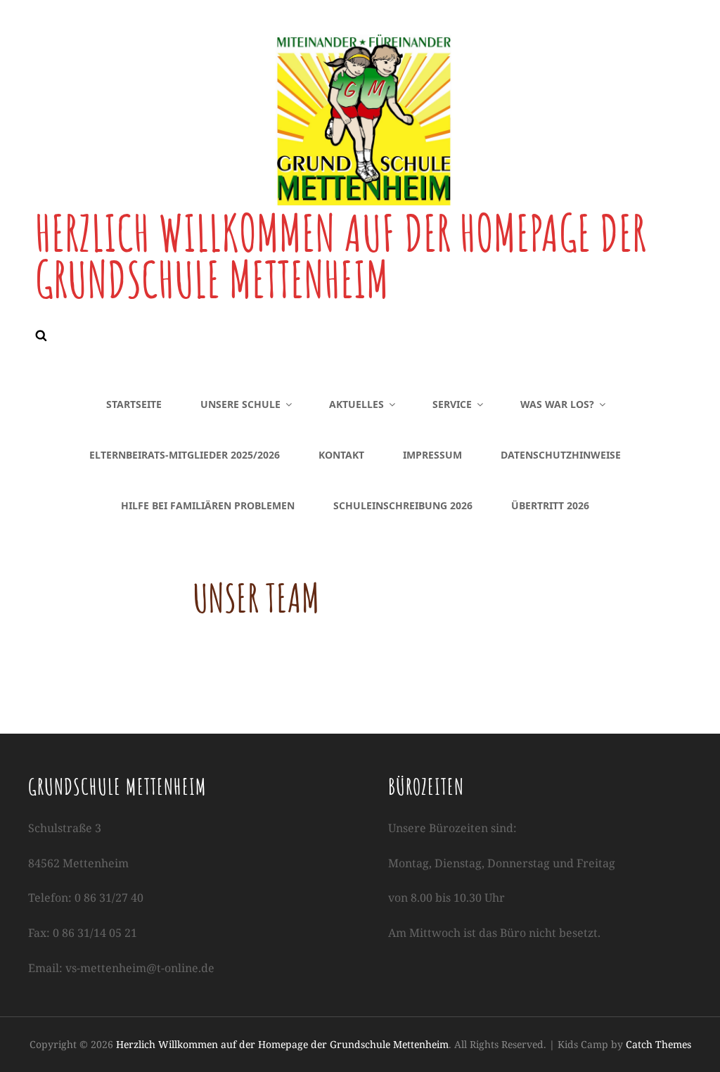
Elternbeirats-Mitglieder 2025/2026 (184, 454)
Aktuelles (356, 404)
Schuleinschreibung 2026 (402, 505)
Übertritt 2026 (550, 505)
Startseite (134, 404)
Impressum (432, 454)
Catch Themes (658, 1044)
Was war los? (557, 404)
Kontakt (341, 454)
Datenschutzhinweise (561, 454)
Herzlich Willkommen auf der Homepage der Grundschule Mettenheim (340, 256)
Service (452, 404)
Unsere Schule (240, 404)
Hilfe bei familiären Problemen (208, 505)
